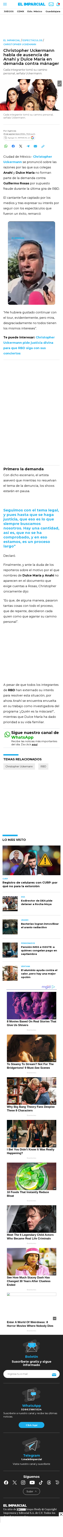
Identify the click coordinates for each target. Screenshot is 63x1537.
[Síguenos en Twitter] (14, 1482)
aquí (34, 744)
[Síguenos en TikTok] (41, 1482)
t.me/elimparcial (31, 1459)
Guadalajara (53, 11)
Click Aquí (31, 1425)
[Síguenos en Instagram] (23, 1482)
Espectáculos (33, 40)
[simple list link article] (31, 862)
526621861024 (31, 1409)
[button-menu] (4, 4)
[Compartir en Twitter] (20, 146)
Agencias (11, 131)
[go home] (31, 1505)
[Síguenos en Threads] (49, 1482)
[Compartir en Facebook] (13, 146)
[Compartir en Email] (35, 146)
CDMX (20, 11)
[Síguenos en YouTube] (32, 1482)
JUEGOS (9, 11)
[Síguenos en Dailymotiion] (57, 1482)
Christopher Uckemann (19, 44)
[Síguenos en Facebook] (6, 1482)
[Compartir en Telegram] (28, 146)
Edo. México (34, 11)
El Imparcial (11, 40)
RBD (43, 766)
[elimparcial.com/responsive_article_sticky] (61, 1514)
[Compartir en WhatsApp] (5, 146)
